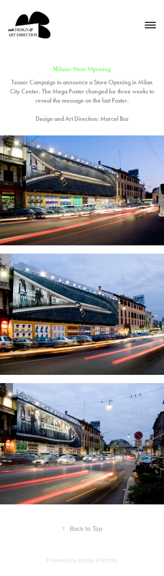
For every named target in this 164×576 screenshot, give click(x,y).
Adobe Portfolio (98, 560)
